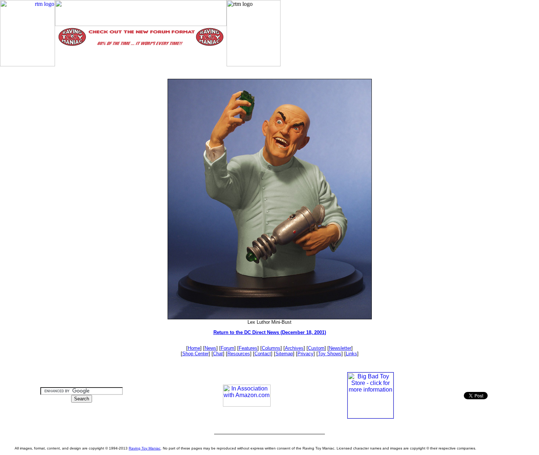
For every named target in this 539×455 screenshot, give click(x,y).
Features (248, 348)
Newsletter (340, 348)
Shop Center (195, 353)
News (210, 348)
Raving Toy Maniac (145, 448)
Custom (316, 348)
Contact (262, 353)
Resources (238, 353)
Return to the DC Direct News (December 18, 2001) (269, 332)
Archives (294, 348)
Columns (271, 348)
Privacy (305, 353)
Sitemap (284, 353)
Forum (227, 348)
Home (194, 348)
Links (351, 353)
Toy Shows (329, 353)
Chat (218, 353)
